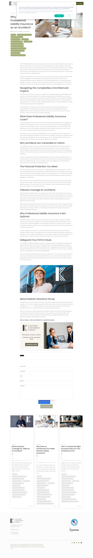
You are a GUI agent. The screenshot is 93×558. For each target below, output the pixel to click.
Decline (69, 15)
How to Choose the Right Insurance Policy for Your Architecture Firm (71, 448)
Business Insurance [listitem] (16, 481)
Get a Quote (80, 3)
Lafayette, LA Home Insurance (24, 34)
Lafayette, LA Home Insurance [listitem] (19, 476)
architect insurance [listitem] (16, 497)
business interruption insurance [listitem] (19, 492)
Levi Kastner (26, 31)
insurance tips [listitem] (26, 481)
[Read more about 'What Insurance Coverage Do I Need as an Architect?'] (21, 428)
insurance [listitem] (14, 474)
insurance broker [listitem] (16, 485)
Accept (59, 15)
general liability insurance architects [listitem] (45, 503)
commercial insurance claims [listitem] (18, 494)
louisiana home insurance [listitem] (18, 478)
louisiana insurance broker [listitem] (18, 487)
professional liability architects (18, 55)
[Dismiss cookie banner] (73, 5)
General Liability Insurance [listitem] (18, 490)
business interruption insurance (18, 48)
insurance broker (28, 41)
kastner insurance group (16, 41)
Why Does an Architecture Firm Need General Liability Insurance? (45, 449)
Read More (30, 506)
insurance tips (25, 39)
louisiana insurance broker (17, 44)
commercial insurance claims (17, 50)
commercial (31, 306)
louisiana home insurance (17, 37)
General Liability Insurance (17, 46)
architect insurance (15, 53)
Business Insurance (15, 39)
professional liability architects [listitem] (44, 501)
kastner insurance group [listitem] (17, 483)
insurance (13, 34)
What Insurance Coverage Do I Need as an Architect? (21, 448)
